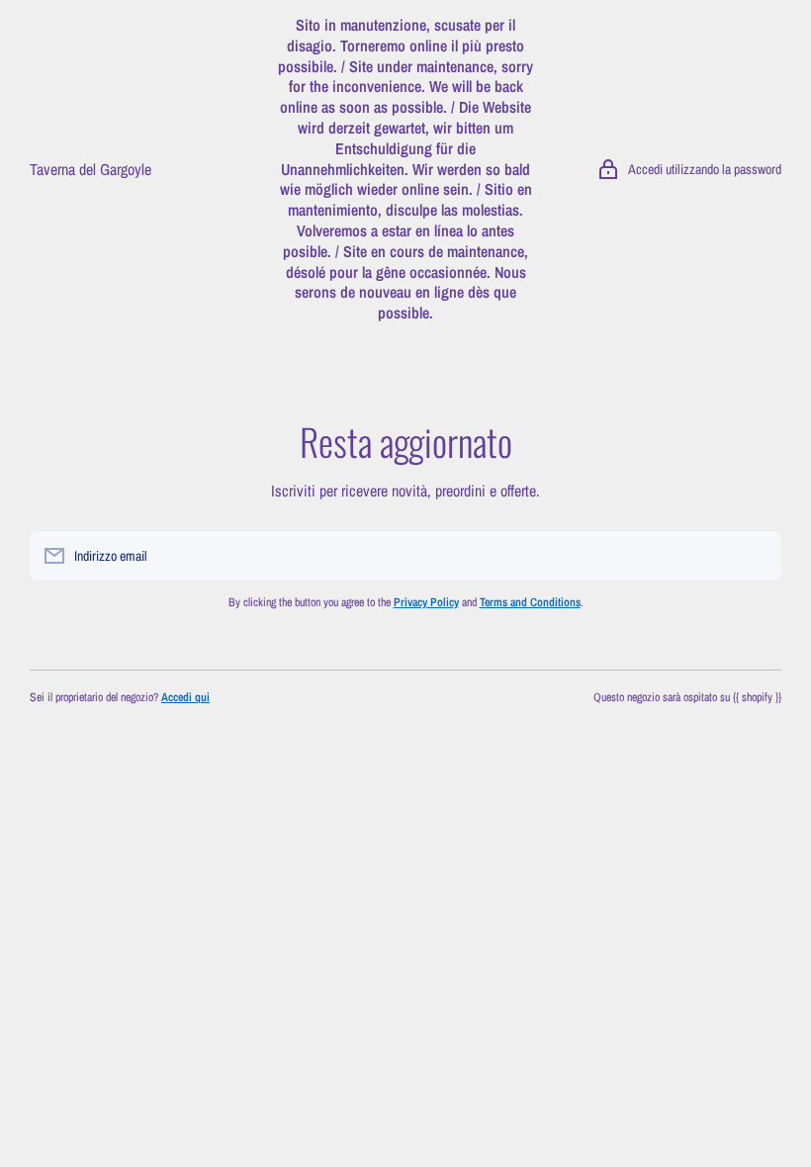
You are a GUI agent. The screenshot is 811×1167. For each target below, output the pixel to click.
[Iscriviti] (756, 556)
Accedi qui (185, 697)
